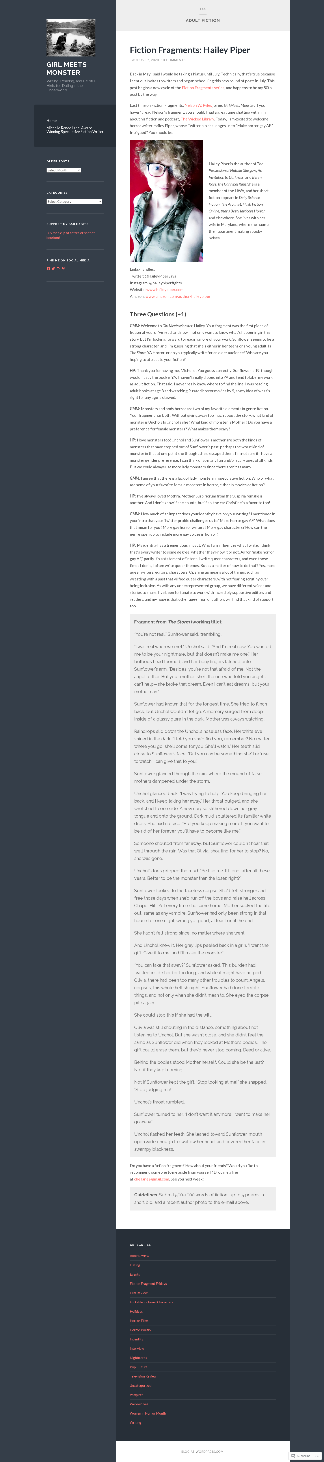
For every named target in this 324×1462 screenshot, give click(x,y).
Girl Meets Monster (67, 68)
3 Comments (174, 60)
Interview (137, 1348)
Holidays (136, 1311)
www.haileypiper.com (164, 289)
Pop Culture (138, 1367)
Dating (135, 1265)
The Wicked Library (197, 118)
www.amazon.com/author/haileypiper (177, 296)
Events (135, 1274)
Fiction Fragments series (203, 87)
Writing (135, 1422)
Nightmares (138, 1358)
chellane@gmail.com (151, 1179)
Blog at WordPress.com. (203, 1451)
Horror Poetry (140, 1330)
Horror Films (139, 1321)
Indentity (136, 1339)
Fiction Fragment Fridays (148, 1284)
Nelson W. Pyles (198, 105)
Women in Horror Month (148, 1413)
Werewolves (139, 1404)
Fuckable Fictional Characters (151, 1302)
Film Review (138, 1293)
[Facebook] (48, 268)
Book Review (139, 1256)
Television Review (143, 1376)
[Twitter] (53, 268)
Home (52, 120)
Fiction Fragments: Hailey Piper (190, 50)
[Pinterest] (63, 268)
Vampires (136, 1395)
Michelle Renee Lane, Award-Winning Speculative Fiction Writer (75, 130)
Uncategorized (140, 1385)
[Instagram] (58, 268)
